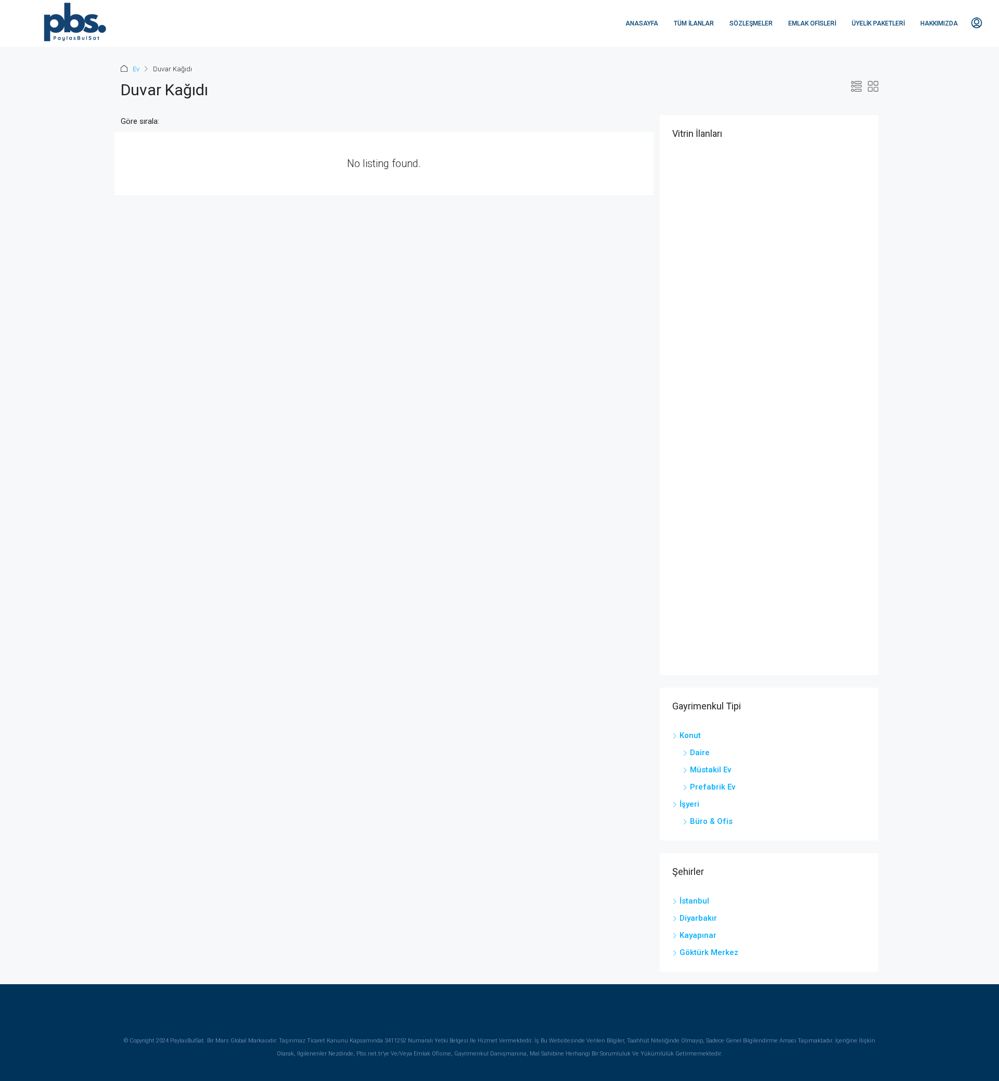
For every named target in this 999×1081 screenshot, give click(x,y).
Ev (136, 69)
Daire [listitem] (700, 752)
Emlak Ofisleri (812, 23)
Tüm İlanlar (694, 23)
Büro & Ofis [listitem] (711, 821)
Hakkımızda (939, 23)
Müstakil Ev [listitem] (710, 769)
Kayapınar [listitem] (698, 935)
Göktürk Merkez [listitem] (709, 952)
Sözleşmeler (751, 23)
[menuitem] (977, 23)
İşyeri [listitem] (689, 804)
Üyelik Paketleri (878, 23)
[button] (856, 87)
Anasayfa (641, 23)
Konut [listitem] (690, 735)
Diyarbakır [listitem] (698, 918)
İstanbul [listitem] (694, 901)
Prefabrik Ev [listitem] (712, 787)
